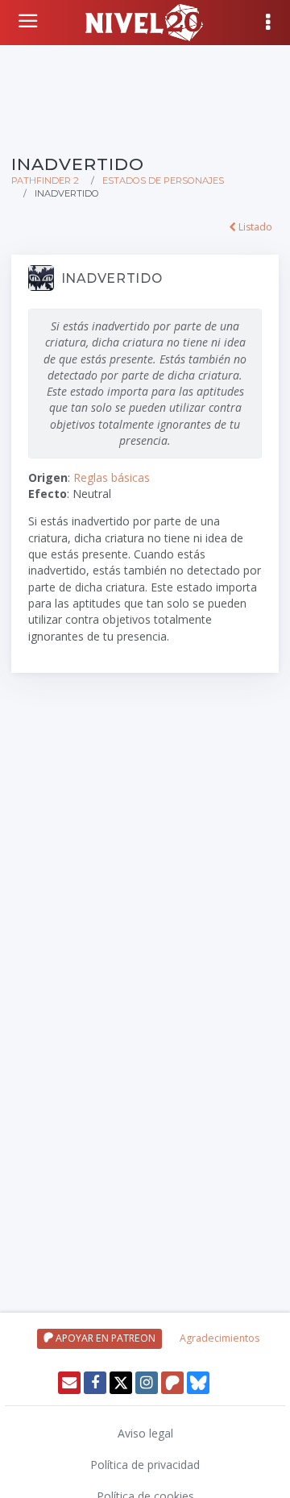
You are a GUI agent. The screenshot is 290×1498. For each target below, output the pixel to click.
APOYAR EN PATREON (104, 1338)
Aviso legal (145, 1433)
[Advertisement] (145, 96)
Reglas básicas (111, 477)
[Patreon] (172, 1382)
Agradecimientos (219, 1338)
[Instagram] (146, 1382)
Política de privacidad (145, 1464)
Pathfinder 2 (45, 180)
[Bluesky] (198, 1382)
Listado (254, 227)
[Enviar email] (69, 1382)
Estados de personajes (163, 180)
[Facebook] (95, 1382)
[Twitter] (121, 1382)
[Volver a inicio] (30, 21)
